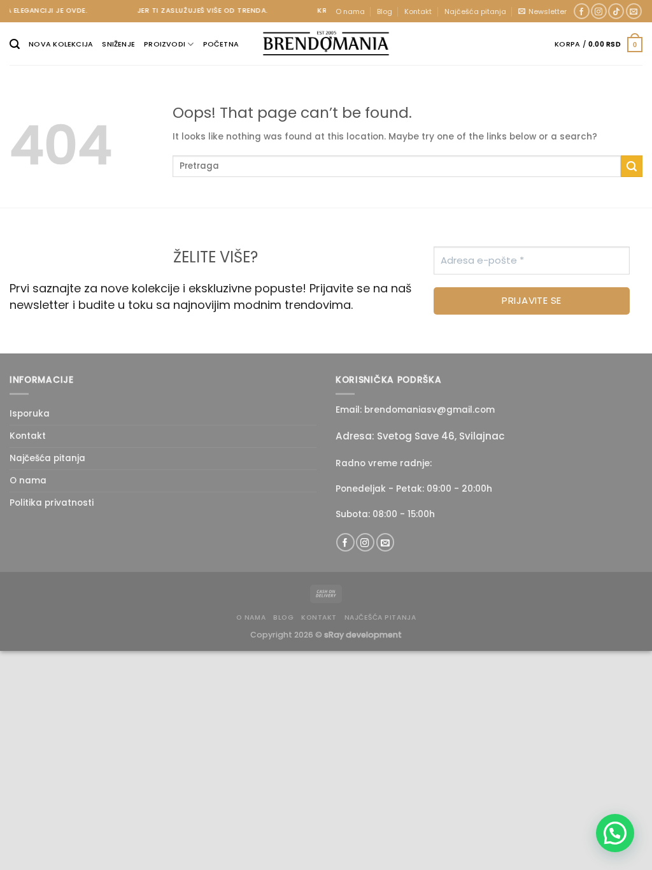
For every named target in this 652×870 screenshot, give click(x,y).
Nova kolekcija (61, 44)
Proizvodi (164, 44)
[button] (615, 833)
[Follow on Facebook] (582, 11)
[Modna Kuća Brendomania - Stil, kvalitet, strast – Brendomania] (326, 43)
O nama (350, 11)
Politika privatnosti (52, 503)
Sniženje (118, 44)
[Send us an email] (634, 11)
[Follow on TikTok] (616, 11)
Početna (221, 44)
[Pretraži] (15, 44)
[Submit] (631, 166)
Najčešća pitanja (475, 11)
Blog (384, 11)
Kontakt (418, 11)
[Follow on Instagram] (599, 11)
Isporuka (30, 414)
